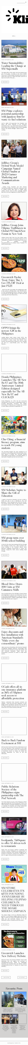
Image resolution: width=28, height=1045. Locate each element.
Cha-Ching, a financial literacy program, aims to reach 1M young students (13, 443)
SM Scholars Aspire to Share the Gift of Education (13, 492)
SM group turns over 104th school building (13, 539)
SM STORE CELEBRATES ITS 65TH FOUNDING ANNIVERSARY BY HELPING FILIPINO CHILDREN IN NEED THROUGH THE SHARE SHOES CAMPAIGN (13, 899)
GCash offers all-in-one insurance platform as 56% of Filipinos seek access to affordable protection (13, 692)
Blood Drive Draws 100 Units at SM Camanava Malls (11, 586)
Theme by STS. (17, 1043)
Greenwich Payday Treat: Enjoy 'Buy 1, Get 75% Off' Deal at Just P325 (12, 281)
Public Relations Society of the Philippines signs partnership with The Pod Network (12, 792)
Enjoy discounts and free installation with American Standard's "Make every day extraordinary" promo (12, 637)
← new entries (6, 977)
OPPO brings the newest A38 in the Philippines (11, 330)
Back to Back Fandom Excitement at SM (13, 741)
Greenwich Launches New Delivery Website (13, 954)
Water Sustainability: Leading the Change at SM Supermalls (13, 65)
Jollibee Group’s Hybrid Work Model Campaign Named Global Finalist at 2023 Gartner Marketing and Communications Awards (12, 173)
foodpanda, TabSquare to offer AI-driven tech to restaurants (13, 843)
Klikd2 (8, 1043)
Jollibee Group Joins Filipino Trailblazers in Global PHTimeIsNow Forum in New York (13, 229)
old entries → (22, 977)
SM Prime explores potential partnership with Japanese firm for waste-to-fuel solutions (13, 115)
